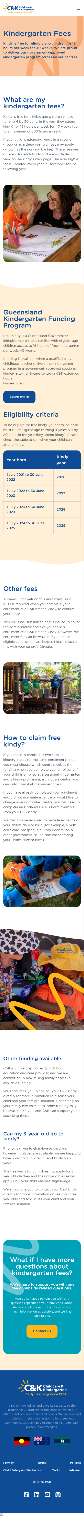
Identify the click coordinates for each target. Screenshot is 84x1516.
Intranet (75, 1470)
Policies (75, 1462)
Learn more (19, 397)
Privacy (8, 1462)
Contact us (42, 1331)
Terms (42, 1462)
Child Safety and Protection (22, 1470)
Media (56, 1470)
